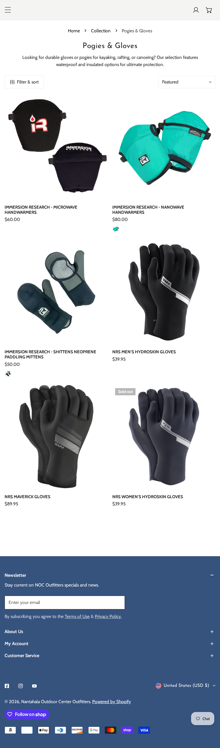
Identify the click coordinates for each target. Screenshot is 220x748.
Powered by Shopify (111, 701)
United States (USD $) (186, 685)
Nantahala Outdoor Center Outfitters (55, 701)
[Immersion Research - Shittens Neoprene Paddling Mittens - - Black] (8, 373)
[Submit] (117, 602)
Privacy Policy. (108, 616)
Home (74, 30)
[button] (209, 10)
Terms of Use (77, 616)
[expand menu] (7, 10)
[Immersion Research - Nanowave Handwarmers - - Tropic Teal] (115, 229)
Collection (101, 30)
